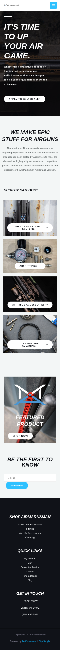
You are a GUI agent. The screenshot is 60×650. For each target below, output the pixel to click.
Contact (30, 571)
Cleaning (30, 537)
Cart (30, 563)
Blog (30, 580)
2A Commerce (29, 641)
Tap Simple (44, 641)
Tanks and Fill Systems (30, 524)
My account (30, 558)
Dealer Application (30, 567)
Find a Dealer (30, 575)
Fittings (30, 528)
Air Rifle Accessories (30, 533)
